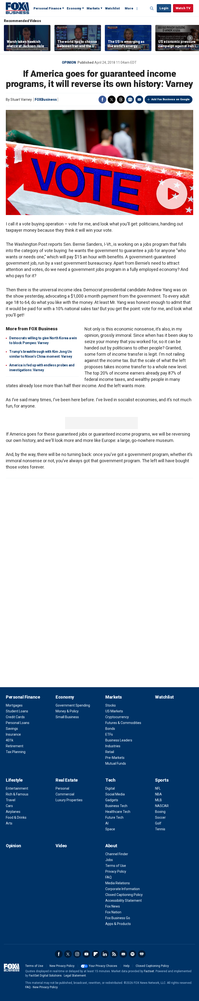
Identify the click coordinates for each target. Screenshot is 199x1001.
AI (106, 823)
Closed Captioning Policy (124, 895)
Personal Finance (47, 8)
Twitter (112, 99)
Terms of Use (115, 866)
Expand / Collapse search (152, 8)
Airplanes (13, 812)
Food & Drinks (16, 817)
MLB (158, 800)
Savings (12, 729)
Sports (161, 780)
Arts (9, 823)
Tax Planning (15, 752)
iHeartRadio (142, 954)
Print (130, 99)
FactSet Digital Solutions (45, 975)
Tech (110, 780)
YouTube (86, 954)
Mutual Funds (115, 763)
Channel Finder (116, 854)
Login (163, 8)
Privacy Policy (115, 871)
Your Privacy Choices (103, 966)
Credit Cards (15, 717)
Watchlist (112, 8)
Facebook (102, 99)
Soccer (160, 817)
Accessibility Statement (123, 900)
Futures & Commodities (123, 723)
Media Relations (117, 883)
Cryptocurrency (117, 717)
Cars (9, 806)
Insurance (13, 734)
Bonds (110, 729)
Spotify (132, 954)
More (129, 8)
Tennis (160, 829)
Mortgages (14, 705)
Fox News (112, 906)
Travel (10, 800)
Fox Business (17, 8)
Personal (62, 788)
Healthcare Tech (117, 812)
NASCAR (162, 806)
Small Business (67, 717)
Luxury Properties (69, 800)
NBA (158, 794)
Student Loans (17, 711)
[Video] (99, 162)
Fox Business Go (117, 918)
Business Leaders (118, 740)
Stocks (110, 705)
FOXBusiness (46, 99)
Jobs (109, 860)
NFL (158, 788)
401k (9, 740)
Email (139, 99)
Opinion (69, 62)
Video (61, 845)
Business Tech (116, 806)
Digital (110, 788)
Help (126, 966)
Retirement (14, 746)
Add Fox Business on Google (170, 99)
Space (110, 829)
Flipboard (96, 954)
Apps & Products (118, 924)
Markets (93, 8)
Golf (158, 823)
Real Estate (67, 780)
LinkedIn (105, 954)
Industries (112, 746)
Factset (149, 971)
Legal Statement (75, 975)
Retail (109, 752)
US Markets (114, 711)
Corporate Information (122, 889)
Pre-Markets (114, 758)
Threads (121, 99)
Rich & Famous (17, 794)
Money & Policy (67, 711)
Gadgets (111, 800)
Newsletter (123, 954)
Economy (74, 8)
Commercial (65, 794)
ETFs (109, 734)
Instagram (77, 954)
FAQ (108, 877)
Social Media (115, 794)
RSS (114, 954)
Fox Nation (113, 912)
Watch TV (183, 8)
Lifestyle (14, 780)
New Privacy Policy (62, 966)
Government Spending (73, 705)
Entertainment (17, 788)
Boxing (160, 812)
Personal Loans (17, 723)
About (111, 845)
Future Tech (114, 817)
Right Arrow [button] (190, 38)
